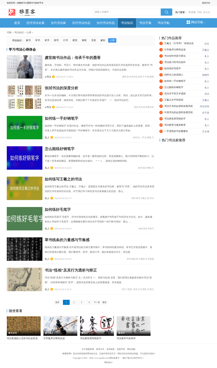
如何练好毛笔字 (58, 209)
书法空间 (204, 106)
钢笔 (84, 40)
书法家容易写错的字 (90, 338)
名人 (47, 137)
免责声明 (121, 349)
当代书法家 (58, 23)
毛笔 (93, 40)
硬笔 (75, 40)
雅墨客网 (11, 3)
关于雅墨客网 (88, 349)
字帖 (199, 12)
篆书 (28, 40)
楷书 (56, 40)
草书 (37, 40)
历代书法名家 (35, 23)
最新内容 (206, 3)
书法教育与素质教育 (175, 125)
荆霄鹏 (192, 12)
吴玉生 (206, 12)
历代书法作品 (81, 23)
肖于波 (205, 112)
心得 (28, 32)
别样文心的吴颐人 (173, 74)
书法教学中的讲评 (126, 338)
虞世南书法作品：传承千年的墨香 (73, 57)
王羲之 (205, 50)
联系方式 (100, 349)
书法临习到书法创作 (175, 62)
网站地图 (131, 349)
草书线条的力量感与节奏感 (67, 240)
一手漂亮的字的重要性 (176, 131)
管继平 (205, 75)
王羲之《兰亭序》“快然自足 (179, 43)
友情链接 (110, 349)
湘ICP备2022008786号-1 (133, 358)
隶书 (47, 40)
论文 (206, 43)
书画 (9, 32)
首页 (17, 23)
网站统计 (108, 362)
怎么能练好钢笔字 (60, 149)
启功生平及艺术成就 (175, 93)
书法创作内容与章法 (175, 56)
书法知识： (18, 40)
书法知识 (127, 23)
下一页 (97, 302)
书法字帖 (163, 23)
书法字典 (145, 23)
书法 (25, 3)
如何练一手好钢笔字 (61, 118)
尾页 (104, 302)
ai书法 (48, 77)
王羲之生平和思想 (173, 100)
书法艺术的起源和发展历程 (178, 106)
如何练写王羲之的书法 (63, 179)
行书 (65, 40)
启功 (206, 94)
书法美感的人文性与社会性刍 (22, 338)
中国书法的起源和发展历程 (178, 112)
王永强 (205, 131)
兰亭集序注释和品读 (54, 338)
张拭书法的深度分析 (61, 88)
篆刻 (103, 40)
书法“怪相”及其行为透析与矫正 (71, 270)
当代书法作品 (105, 23)
